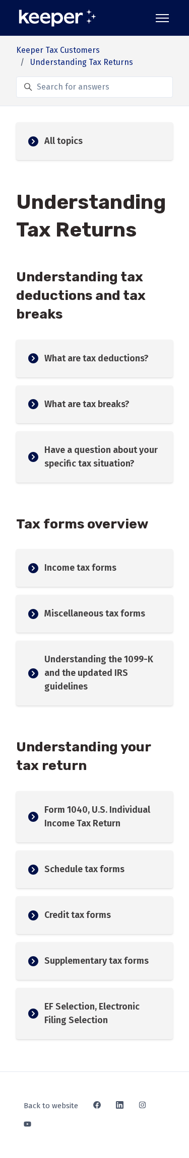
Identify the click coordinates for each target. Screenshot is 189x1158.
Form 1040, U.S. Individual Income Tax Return (97, 816)
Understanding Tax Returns (81, 62)
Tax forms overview (82, 524)
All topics (63, 140)
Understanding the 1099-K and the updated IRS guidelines (98, 673)
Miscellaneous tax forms (94, 613)
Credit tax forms (77, 914)
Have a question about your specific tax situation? (101, 456)
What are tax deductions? (96, 358)
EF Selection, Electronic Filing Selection (92, 1013)
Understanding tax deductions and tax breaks (81, 295)
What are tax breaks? (87, 404)
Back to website (51, 1105)
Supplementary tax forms (96, 960)
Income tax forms (80, 567)
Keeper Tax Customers (58, 50)
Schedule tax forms (84, 869)
